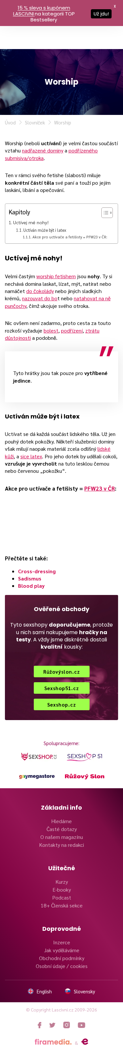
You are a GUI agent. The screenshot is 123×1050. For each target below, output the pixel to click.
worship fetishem (56, 276)
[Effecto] (84, 1041)
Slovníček (35, 122)
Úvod (10, 122)
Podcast (61, 897)
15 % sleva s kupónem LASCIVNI (41, 10)
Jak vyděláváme (61, 950)
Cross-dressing (37, 571)
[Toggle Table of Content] (103, 212)
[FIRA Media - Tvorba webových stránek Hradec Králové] (53, 1042)
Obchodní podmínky (61, 958)
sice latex (31, 456)
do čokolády (40, 290)
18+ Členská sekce (62, 905)
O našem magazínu (61, 836)
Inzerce (61, 942)
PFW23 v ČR (99, 488)
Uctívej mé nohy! (31, 222)
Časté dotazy (62, 828)
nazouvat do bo (39, 298)
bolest (51, 330)
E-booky (61, 889)
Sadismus (29, 578)
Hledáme (61, 821)
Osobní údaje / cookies (62, 965)
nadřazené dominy (42, 150)
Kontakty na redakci (61, 844)
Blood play (31, 585)
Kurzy (61, 881)
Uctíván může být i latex (44, 230)
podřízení (72, 330)
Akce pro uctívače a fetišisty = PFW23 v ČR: (69, 236)
